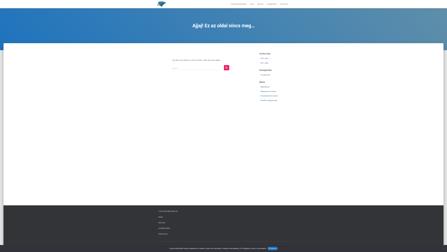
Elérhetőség (272, 4)
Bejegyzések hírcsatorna (268, 91)
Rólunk (261, 4)
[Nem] (444, 248)
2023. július (264, 58)
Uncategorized (265, 75)
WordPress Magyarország (269, 100)
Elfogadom (273, 248)
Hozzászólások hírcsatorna (269, 96)
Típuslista (284, 4)
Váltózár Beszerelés (238, 4)
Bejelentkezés (265, 87)
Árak (252, 4)
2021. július (264, 63)
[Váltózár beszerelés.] (161, 4)
